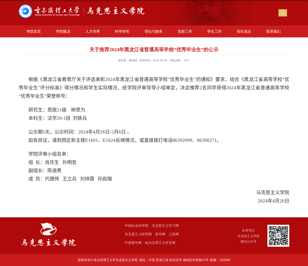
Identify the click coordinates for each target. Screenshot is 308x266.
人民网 (174, 234)
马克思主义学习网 (165, 225)
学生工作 (214, 31)
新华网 (160, 234)
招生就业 (244, 31)
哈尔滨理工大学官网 (160, 243)
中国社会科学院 (136, 225)
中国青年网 (133, 243)
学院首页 (33, 31)
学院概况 (63, 31)
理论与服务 (154, 31)
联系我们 (273, 31)
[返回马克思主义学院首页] (83, 7)
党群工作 (185, 31)
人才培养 (92, 31)
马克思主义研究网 (138, 234)
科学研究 (122, 31)
